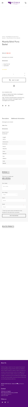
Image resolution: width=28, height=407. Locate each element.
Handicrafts (11, 95)
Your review (4, 183)
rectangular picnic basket (8, 100)
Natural (4, 153)
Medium (4, 158)
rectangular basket (17, 99)
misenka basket (13, 97)
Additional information (18, 118)
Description (5, 118)
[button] (6, 248)
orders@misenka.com (6, 394)
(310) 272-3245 (4, 395)
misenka (7, 97)
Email (3, 204)
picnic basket (9, 99)
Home (3, 36)
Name (3, 197)
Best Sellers (14, 94)
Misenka (5, 148)
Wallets (17, 290)
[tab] (5, 118)
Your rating (4, 192)
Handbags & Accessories (12, 36)
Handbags (13, 257)
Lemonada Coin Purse (14, 319)
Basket (3, 38)
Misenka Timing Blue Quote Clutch (14, 350)
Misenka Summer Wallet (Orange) (14, 287)
